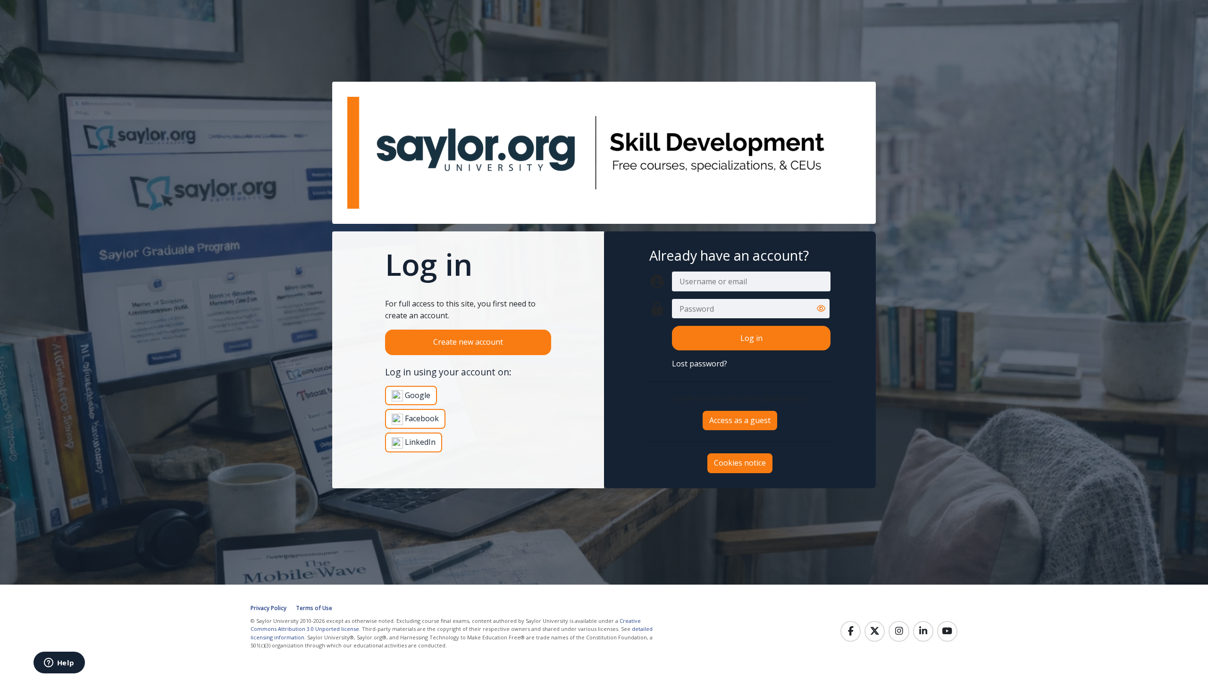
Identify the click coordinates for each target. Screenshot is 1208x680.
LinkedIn (419, 442)
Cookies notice (740, 463)
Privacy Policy (268, 608)
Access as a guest (740, 420)
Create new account (468, 342)
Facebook (421, 418)
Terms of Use (314, 608)
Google (416, 395)
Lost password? (699, 363)
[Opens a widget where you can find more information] (59, 663)
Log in (751, 338)
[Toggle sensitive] (821, 309)
